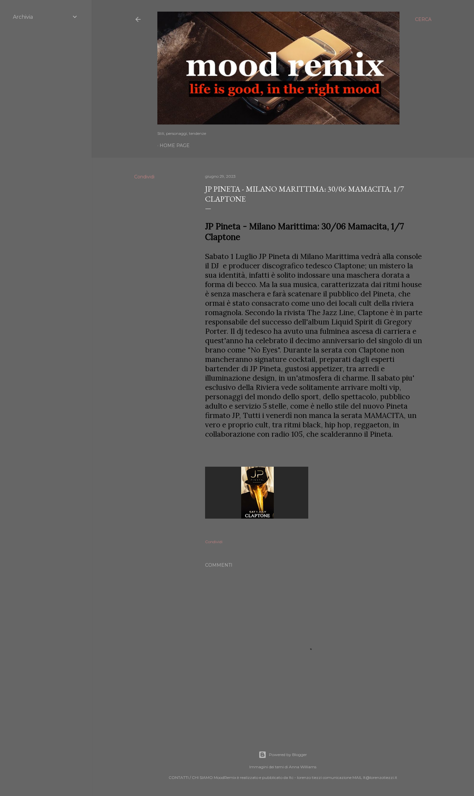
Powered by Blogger (288, 754)
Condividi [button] (144, 177)
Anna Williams (302, 766)
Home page (175, 145)
